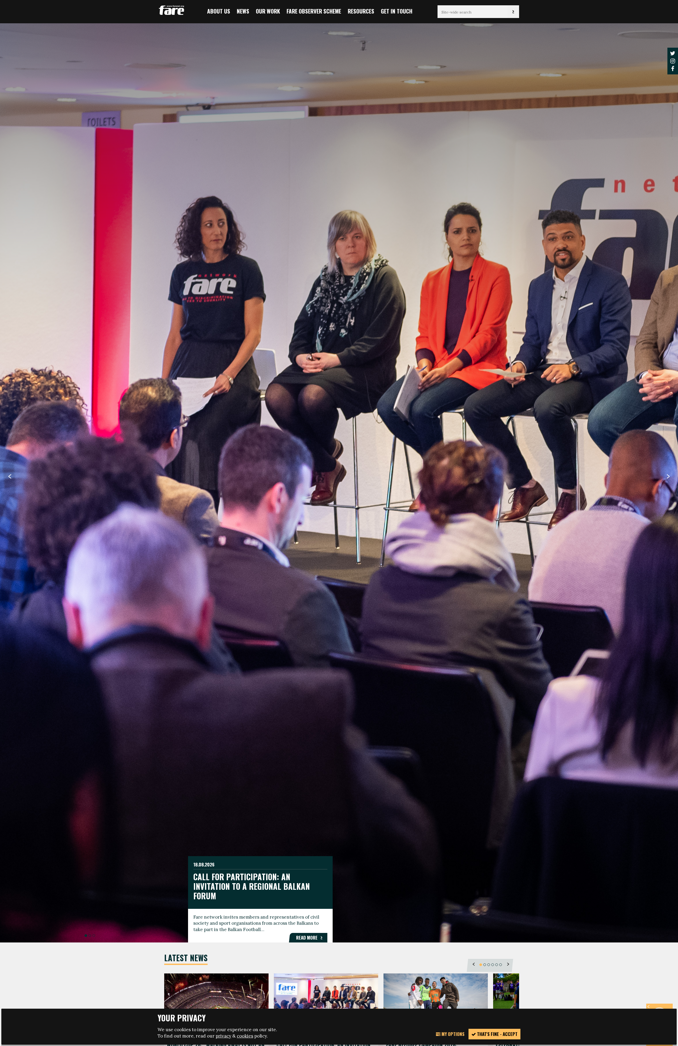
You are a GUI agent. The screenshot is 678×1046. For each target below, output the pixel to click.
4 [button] (492, 964)
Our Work (268, 11)
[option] (339, 482)
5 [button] (496, 964)
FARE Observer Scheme (314, 11)
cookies (245, 1036)
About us (218, 11)
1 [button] (85, 935)
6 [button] (500, 964)
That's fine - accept (497, 1034)
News (243, 11)
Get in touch (396, 11)
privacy (223, 1036)
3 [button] (93, 935)
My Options (452, 1034)
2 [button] (89, 935)
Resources (361, 11)
